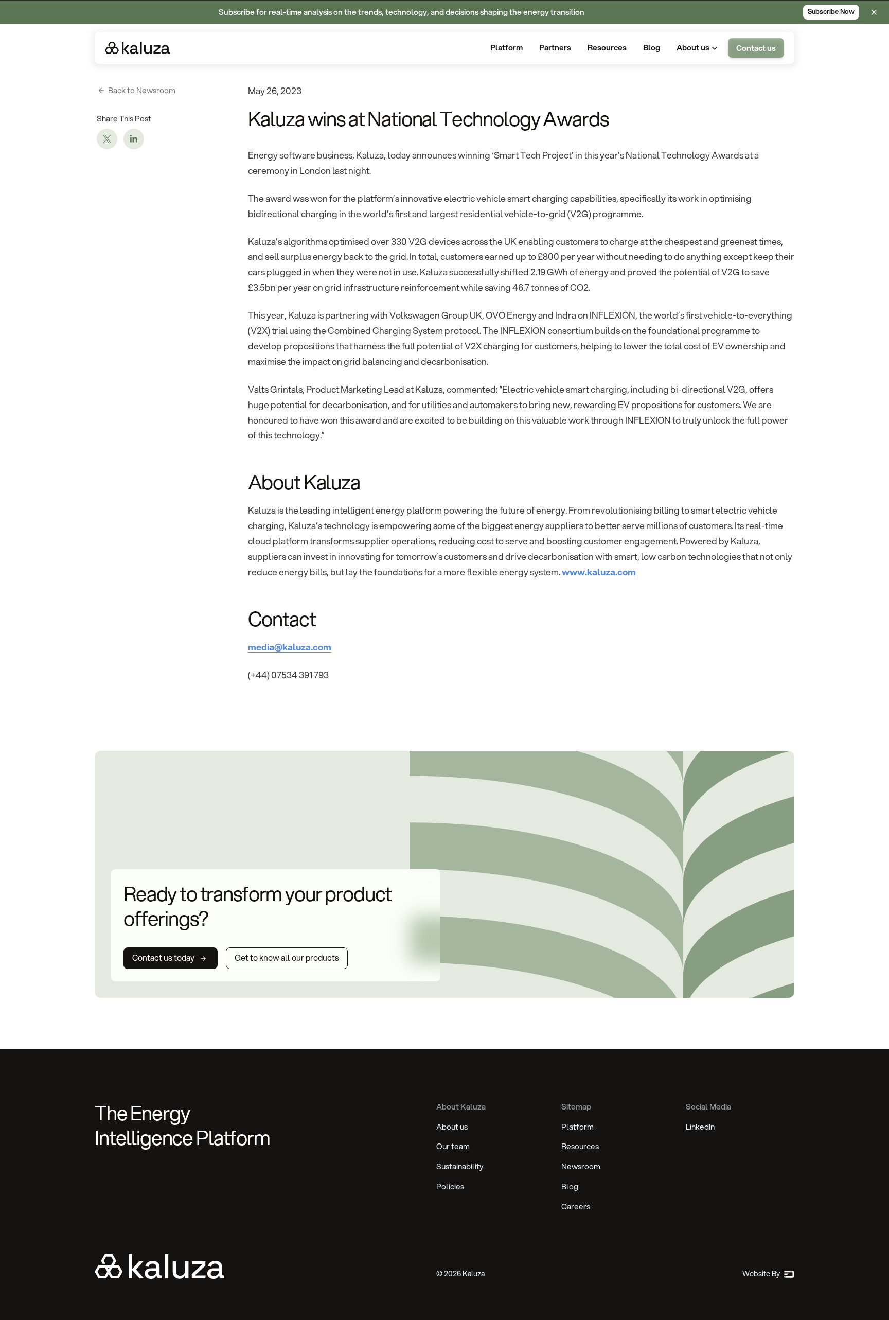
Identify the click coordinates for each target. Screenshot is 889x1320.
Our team (453, 1146)
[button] (698, 48)
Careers (575, 1206)
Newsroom (580, 1166)
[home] (137, 48)
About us (452, 1126)
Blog (569, 1186)
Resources (580, 1146)
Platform (577, 1126)
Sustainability (460, 1166)
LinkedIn (700, 1126)
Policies (450, 1186)
